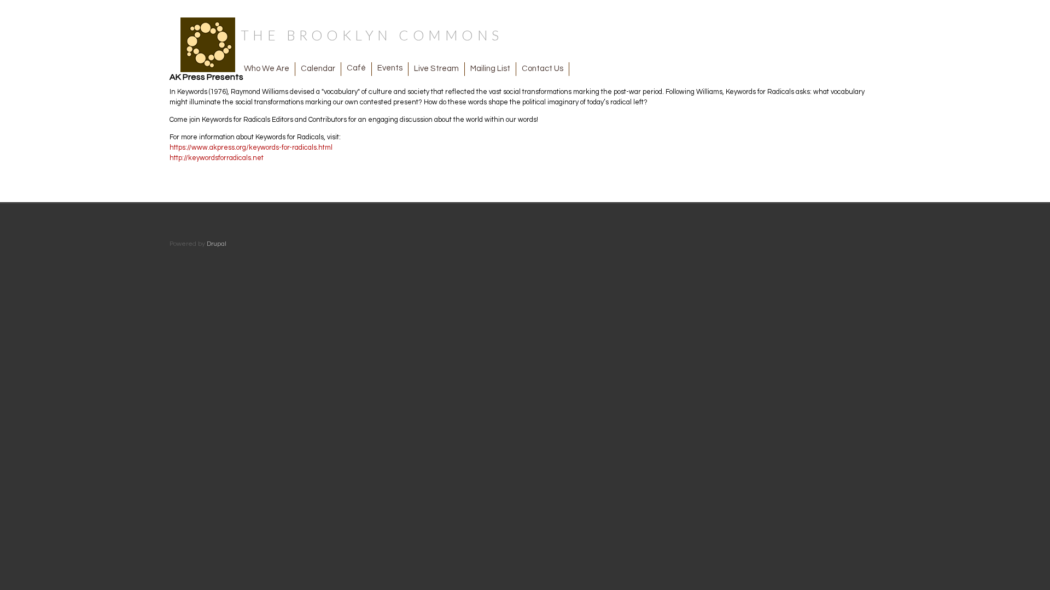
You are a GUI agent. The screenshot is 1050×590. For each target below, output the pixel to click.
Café (356, 68)
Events (389, 68)
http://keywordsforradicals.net (217, 158)
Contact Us (542, 68)
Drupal (216, 243)
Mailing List (490, 68)
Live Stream (436, 68)
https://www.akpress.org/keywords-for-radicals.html (251, 147)
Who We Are (266, 68)
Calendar (318, 68)
